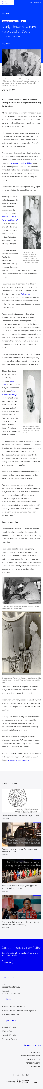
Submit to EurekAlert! (11, 993)
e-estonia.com (33, 1059)
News (23, 21)
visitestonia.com (33, 1063)
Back (7, 13)
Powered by (10, 1082)
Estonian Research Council (18, 760)
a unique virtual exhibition (21, 163)
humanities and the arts (10, 21)
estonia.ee (35, 1066)
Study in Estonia (9, 1027)
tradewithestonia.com (30, 1056)
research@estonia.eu (11, 987)
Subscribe (7, 962)
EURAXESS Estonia (10, 1014)
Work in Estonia (9, 1031)
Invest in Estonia (9, 1035)
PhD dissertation (27, 294)
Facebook (14, 1075)
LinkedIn (18, 1075)
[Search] (31, 3)
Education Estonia (9, 1039)
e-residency (35, 1052)
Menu (36, 3)
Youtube (28, 1075)
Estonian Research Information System (19, 1010)
